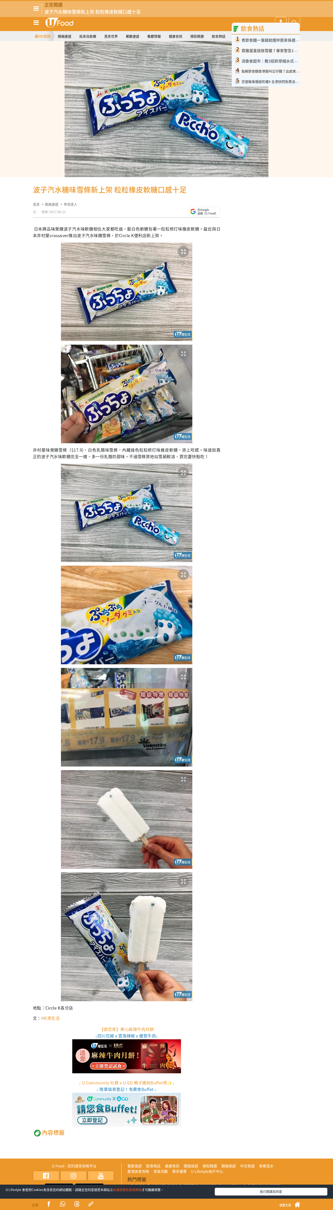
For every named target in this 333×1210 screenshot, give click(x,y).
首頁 (36, 204)
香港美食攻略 (138, 1171)
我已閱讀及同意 (271, 1191)
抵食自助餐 (87, 36)
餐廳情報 (154, 36)
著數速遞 (132, 36)
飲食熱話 (218, 36)
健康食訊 (175, 36)
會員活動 (160, 1171)
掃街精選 (197, 36)
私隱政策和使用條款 (127, 1189)
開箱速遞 (64, 36)
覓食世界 (111, 36)
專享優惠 (179, 1171)
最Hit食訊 (43, 36)
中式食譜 (247, 1166)
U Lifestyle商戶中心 (207, 1171)
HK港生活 (50, 1018)
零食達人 (70, 204)
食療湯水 (266, 1166)
